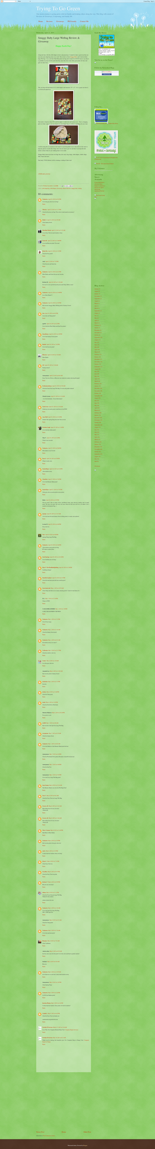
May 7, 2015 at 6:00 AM (52, 723)
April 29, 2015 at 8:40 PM (51, 534)
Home (40, 21)
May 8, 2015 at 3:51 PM (52, 851)
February (97, 325)
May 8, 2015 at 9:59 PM (54, 882)
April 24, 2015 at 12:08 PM (55, 292)
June (96, 306)
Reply (43, 204)
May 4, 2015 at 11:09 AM (56, 671)
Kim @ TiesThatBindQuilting (50, 567)
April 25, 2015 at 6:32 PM (53, 438)
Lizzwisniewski (46, 588)
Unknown (45, 199)
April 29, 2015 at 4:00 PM (54, 524)
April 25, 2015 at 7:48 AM (51, 365)
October (97, 335)
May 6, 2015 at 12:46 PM (53, 692)
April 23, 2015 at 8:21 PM (54, 272)
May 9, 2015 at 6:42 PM (54, 1013)
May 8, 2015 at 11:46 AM (55, 818)
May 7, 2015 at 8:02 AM (54, 744)
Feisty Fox (45, 251)
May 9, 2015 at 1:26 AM (54, 908)
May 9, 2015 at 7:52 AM (53, 941)
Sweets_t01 (45, 806)
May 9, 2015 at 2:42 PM (54, 992)
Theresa (44, 209)
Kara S (44, 458)
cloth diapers (53, 188)
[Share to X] (69, 186)
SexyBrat (44, 872)
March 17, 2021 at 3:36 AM (60, 1027)
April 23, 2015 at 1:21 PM (54, 251)
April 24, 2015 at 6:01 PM (51, 313)
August (96, 291)
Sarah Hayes (45, 469)
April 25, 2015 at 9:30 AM (58, 386)
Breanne (44, 941)
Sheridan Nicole (46, 230)
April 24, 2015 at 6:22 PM (53, 323)
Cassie (44, 661)
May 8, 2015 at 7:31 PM (53, 861)
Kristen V (45, 882)
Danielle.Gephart (47, 578)
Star (43, 534)
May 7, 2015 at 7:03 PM (55, 775)
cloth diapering (46, 188)
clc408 (44, 723)
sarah (43, 702)
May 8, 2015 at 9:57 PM (54, 871)
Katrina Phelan (46, 1003)
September (97, 298)
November (97, 296)
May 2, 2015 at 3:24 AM (54, 629)
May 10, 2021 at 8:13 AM (59, 1037)
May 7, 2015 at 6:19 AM (55, 733)
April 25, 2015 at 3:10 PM (57, 427)
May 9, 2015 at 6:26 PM (57, 1003)
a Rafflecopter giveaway (44, 174)
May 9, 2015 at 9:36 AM (53, 961)
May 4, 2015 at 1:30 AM (53, 661)
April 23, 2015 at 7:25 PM (51, 261)
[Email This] (65, 186)
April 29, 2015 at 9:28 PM (54, 545)
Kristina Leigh (46, 427)
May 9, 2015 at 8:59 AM (56, 951)
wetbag (80, 188)
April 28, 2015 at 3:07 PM (52, 500)
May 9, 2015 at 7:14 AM (54, 930)
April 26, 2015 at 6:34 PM (56, 469)
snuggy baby (74, 188)
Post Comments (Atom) (49, 1135)
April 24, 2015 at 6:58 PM (55, 334)
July (96, 315)
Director (44, 355)
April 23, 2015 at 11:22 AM (58, 230)
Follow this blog (106, 74)
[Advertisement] (63, 1101)
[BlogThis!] (67, 186)
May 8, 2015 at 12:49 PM (57, 830)
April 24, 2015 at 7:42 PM (53, 344)
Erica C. (44, 861)
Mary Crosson (46, 830)
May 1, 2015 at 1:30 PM (61, 609)
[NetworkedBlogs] (107, 72)
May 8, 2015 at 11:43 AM (55, 806)
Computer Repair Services (71, 1030)
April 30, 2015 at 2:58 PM (65, 567)
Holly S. (44, 220)
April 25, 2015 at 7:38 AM (54, 355)
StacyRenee (45, 334)
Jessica (44, 692)
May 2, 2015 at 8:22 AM (54, 640)
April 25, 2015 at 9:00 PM (54, 448)
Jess (43, 313)
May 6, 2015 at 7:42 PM (52, 702)
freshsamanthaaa (47, 386)
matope (44, 514)
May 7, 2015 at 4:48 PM (55, 764)
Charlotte (45, 479)
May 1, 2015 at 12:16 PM (51, 598)
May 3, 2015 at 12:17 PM (54, 650)
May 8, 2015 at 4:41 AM (53, 795)
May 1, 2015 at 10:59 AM (57, 588)
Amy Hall (45, 417)
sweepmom (45, 733)
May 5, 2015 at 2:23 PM (54, 681)
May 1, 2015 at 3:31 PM (54, 619)
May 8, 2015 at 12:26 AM (55, 785)
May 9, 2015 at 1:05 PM (55, 982)
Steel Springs (45, 557)
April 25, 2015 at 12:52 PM (55, 417)
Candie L (44, 1013)
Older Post (87, 1132)
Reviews (49, 21)
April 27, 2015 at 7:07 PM (55, 489)
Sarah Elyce (45, 489)
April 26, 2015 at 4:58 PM (53, 458)
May (96, 318)
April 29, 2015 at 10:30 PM (57, 557)
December (97, 330)
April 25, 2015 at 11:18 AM (58, 396)
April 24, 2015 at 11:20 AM (55, 282)
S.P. (43, 365)
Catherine (45, 650)
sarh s (43, 851)
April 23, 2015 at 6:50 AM (53, 220)
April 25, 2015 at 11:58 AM (56, 406)
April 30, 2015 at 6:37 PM (58, 578)
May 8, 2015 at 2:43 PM (54, 840)
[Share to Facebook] (70, 186)
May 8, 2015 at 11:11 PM (52, 892)
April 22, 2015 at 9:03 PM (54, 199)
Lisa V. (44, 795)
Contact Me (84, 21)
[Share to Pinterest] (72, 186)
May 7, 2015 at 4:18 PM (55, 754)
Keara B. (44, 241)
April (96, 320)
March (96, 303)
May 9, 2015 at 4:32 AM (55, 920)
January (96, 289)
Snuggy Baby (73, 57)
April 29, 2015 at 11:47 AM (54, 514)
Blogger (85, 1145)
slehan (44, 892)
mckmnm (45, 681)
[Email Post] (62, 186)
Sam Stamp (45, 785)
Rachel (44, 344)
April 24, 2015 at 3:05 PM (54, 303)
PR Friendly (72, 21)
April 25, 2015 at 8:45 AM (56, 375)
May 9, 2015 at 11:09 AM (54, 972)
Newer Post (40, 1132)
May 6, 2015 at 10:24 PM (58, 712)
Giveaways (60, 21)
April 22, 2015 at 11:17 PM (54, 209)
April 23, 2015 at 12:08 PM (54, 240)
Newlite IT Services (47, 1027)
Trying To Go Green (58, 8)
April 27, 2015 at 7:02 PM (54, 479)
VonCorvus (45, 407)
